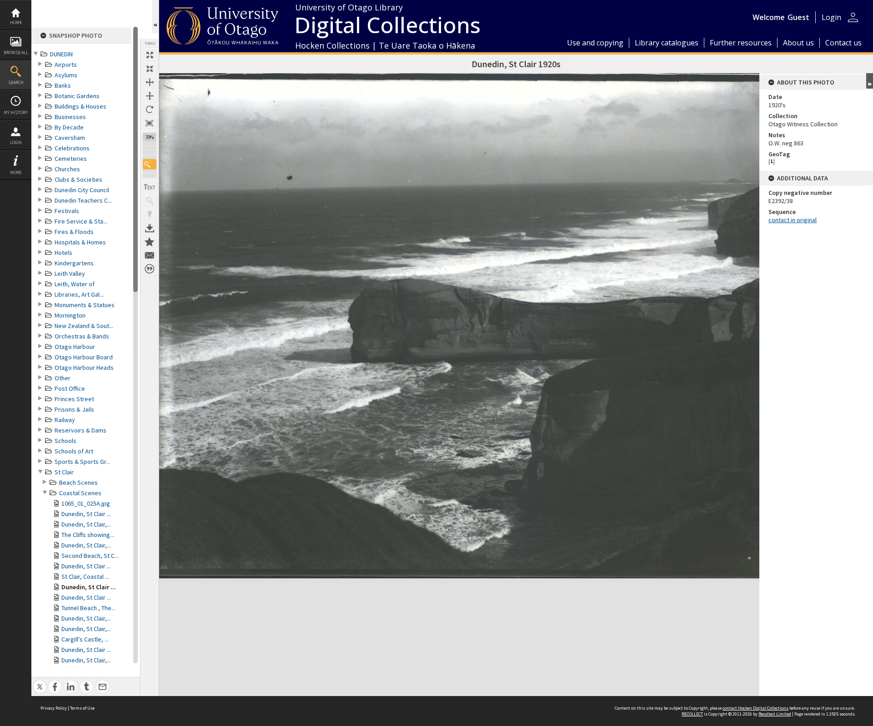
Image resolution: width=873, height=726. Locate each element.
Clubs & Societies (78, 179)
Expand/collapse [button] (869, 81)
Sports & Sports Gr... (82, 461)
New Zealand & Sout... (84, 326)
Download (149, 228)
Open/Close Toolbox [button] (155, 16)
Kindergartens (74, 263)
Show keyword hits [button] (149, 201)
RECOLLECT (692, 714)
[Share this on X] (40, 682)
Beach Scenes (78, 482)
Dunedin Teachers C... (83, 200)
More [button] (15, 172)
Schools (65, 441)
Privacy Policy (53, 708)
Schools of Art (74, 451)
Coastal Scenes (80, 493)
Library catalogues (666, 43)
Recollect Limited (774, 714)
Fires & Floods (74, 232)
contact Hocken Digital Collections (755, 708)
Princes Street (74, 399)
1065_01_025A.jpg (85, 503)
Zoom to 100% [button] (149, 123)
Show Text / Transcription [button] (149, 187)
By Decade (69, 127)
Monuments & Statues (85, 305)
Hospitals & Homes (80, 242)
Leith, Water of (75, 284)
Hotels (63, 253)
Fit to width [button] (149, 82)
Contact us (843, 43)
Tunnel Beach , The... (88, 608)
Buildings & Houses (80, 106)
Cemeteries (71, 158)
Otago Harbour (75, 347)
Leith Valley (70, 273)
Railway (65, 420)
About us (798, 43)
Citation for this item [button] (149, 269)
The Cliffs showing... (87, 535)
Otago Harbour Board (84, 357)
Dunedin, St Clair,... (86, 524)
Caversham (70, 138)
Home (16, 22)
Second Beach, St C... (90, 556)
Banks (63, 85)
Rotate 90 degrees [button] (149, 109)
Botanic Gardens (77, 96)
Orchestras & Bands (82, 336)
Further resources (741, 43)
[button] (149, 164)
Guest (798, 17)
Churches (67, 169)
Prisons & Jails (74, 409)
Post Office (70, 388)
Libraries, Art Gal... (79, 294)
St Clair (64, 472)
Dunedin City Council (82, 190)
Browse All (16, 52)
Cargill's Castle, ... (85, 639)
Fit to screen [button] (149, 68)
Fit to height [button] (149, 96)
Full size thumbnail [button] (149, 55)
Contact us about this (149, 255)
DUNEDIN (61, 54)
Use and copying (595, 43)
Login (16, 142)
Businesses (70, 117)
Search (16, 82)
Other (62, 378)
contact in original (792, 220)
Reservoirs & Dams (80, 430)
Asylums (66, 75)
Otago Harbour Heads (84, 367)
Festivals (67, 211)
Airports (66, 64)
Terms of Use (82, 708)
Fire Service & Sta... (81, 221)
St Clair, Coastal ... (85, 576)
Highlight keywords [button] (149, 214)
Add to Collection (149, 242)
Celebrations (72, 148)
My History (16, 112)
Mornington (70, 315)
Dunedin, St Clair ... (86, 514)
